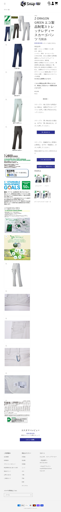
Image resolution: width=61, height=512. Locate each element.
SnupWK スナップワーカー (32, 508)
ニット (23, 467)
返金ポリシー (7, 471)
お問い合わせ (7, 474)
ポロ (23, 471)
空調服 (23, 464)
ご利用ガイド (7, 478)
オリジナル (25, 485)
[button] (5, 3)
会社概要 (6, 457)
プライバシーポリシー (10, 464)
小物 (23, 474)
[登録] (30, 495)
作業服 (23, 457)
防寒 (23, 482)
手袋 (23, 478)
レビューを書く (30, 439)
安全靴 (23, 460)
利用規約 (6, 460)
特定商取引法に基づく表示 (11, 467)
